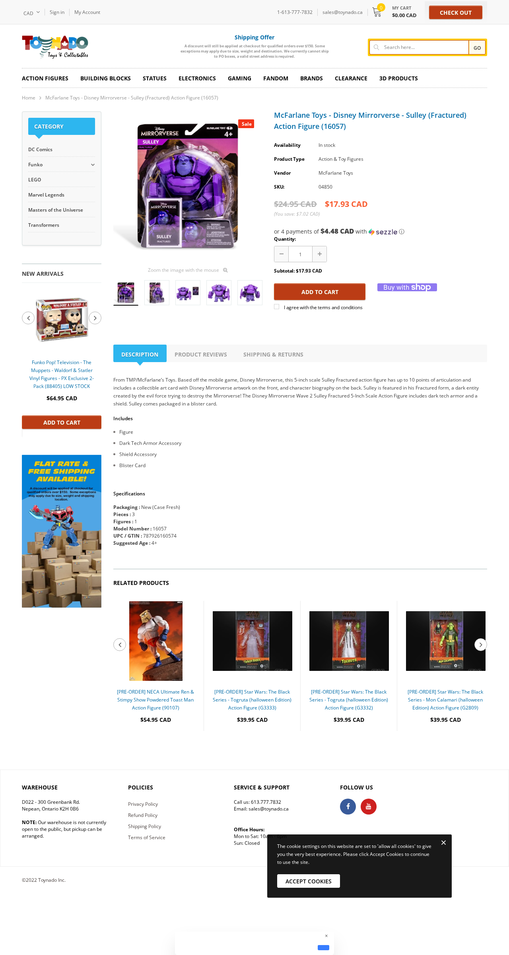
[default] (323, 947)
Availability (287, 145)
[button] (380, 232)
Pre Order (155, 744)
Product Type (289, 159)
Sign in (57, 12)
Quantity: (285, 239)
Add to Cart (61, 422)
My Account (87, 12)
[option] (61, 359)
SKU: (279, 186)
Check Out (456, 12)
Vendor (282, 173)
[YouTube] (369, 807)
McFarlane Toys (336, 173)
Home (28, 97)
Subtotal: (284, 270)
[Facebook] (348, 807)
